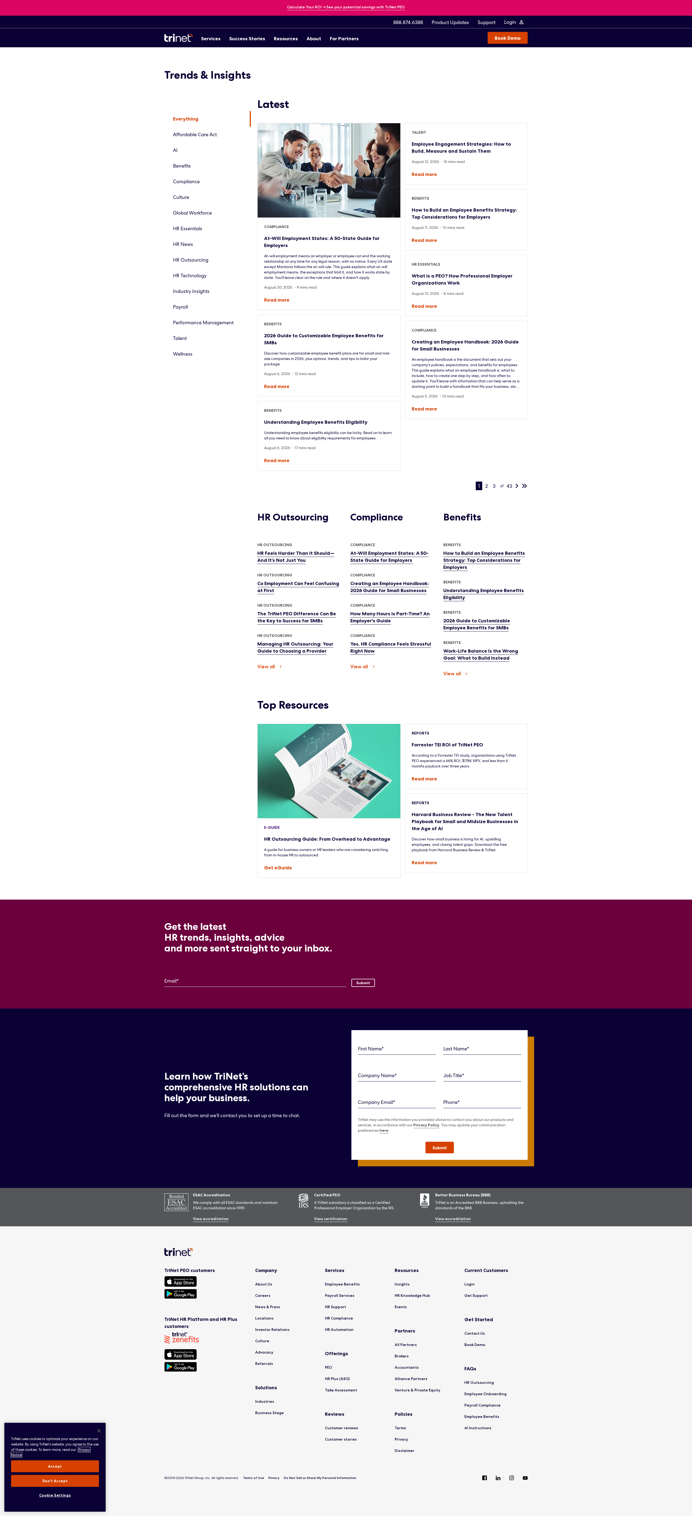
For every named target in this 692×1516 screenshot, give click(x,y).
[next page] (517, 486)
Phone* (451, 1102)
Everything (185, 119)
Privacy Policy (426, 1125)
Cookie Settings (55, 1495)
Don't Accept (55, 1481)
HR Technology (190, 275)
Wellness (182, 354)
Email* (171, 981)
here (384, 1130)
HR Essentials (187, 228)
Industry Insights (191, 291)
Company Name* (377, 1075)
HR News (183, 244)
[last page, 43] (524, 486)
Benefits (182, 166)
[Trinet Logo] (180, 37)
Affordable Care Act (195, 134)
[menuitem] (408, 22)
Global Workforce (192, 213)
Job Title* (453, 1075)
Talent (180, 338)
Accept (55, 1466)
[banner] (346, 7)
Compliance (186, 181)
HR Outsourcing (190, 260)
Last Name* (456, 1049)
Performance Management (203, 322)
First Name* (371, 1049)
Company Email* (376, 1102)
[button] (439, 1147)
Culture (181, 197)
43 (509, 486)
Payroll (180, 307)
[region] (55, 1467)
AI (175, 150)
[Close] (99, 1431)
